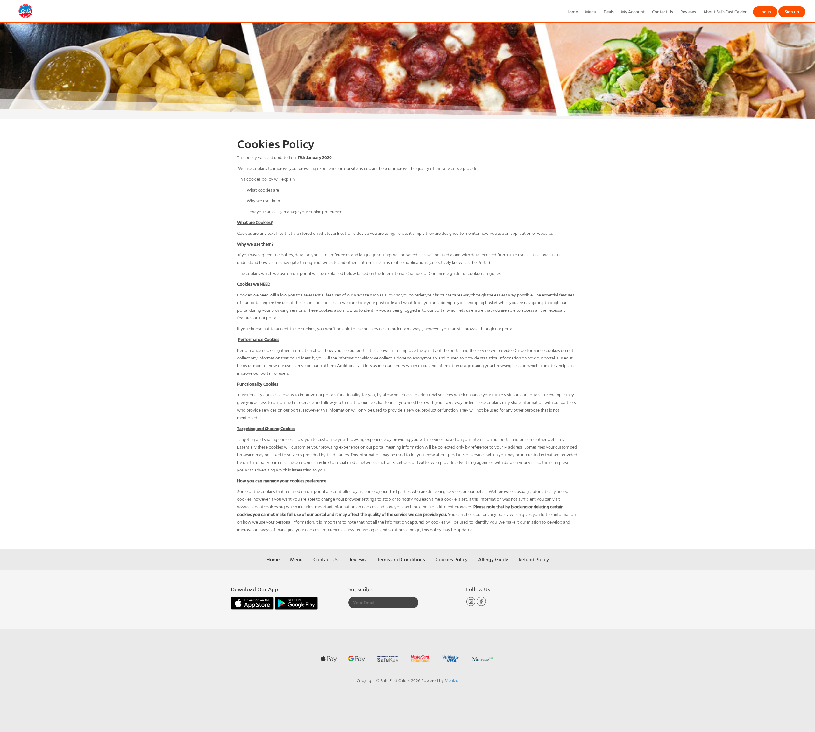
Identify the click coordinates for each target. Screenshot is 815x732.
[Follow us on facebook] (481, 604)
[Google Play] (296, 602)
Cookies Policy (452, 559)
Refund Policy (534, 559)
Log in (765, 11)
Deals (609, 11)
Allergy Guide (493, 559)
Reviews (688, 11)
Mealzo (451, 680)
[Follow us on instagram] (471, 604)
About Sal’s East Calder (725, 11)
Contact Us (662, 11)
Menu (590, 11)
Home (572, 11)
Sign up (792, 11)
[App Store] (253, 602)
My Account (633, 11)
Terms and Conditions (401, 559)
